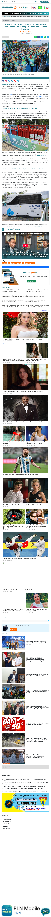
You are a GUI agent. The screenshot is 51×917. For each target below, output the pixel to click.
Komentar (6, 37)
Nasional (6, 13)
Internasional (47, 13)
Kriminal (22, 13)
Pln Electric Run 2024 (29, 263)
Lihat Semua (18, 229)
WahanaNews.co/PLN (41, 155)
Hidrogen (13, 263)
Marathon (19, 263)
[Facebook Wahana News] (3, 81)
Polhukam (17, 13)
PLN (11, 94)
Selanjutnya (10, 229)
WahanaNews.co (6, 84)
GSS (9, 263)
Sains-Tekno (33, 13)
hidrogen (39, 96)
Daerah (11, 13)
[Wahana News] (15, 7)
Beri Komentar (26, 267)
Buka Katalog (13, 629)
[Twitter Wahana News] (9, 81)
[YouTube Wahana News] (15, 81)
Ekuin (27, 13)
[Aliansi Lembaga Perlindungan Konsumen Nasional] (25, 802)
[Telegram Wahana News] (18, 81)
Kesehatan (40, 13)
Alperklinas (4, 263)
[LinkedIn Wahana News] (12, 81)
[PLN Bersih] (40, 7)
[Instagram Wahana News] (6, 81)
